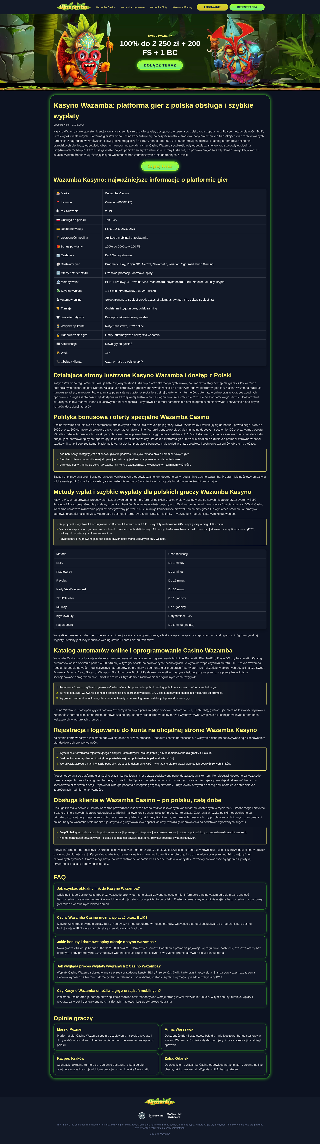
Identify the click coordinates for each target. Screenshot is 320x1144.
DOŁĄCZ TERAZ (160, 65)
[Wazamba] (73, 7)
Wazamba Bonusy (183, 7)
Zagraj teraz (160, 166)
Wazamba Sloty (158, 7)
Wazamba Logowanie (133, 7)
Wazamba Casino (106, 7)
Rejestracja (247, 7)
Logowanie (212, 7)
